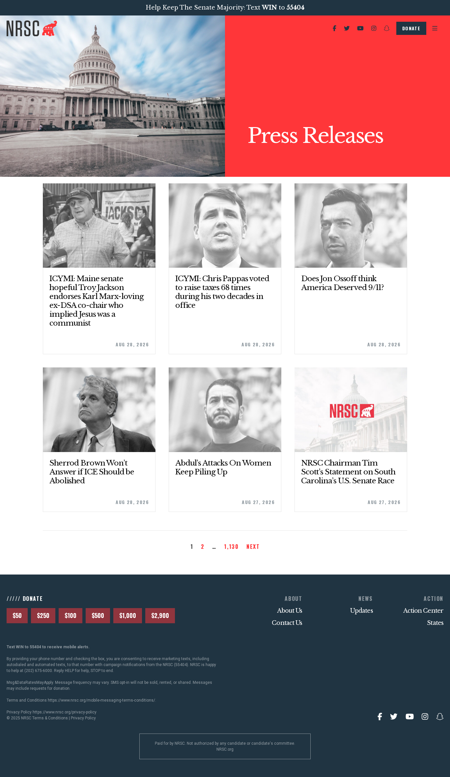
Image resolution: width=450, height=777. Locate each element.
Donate (411, 28)
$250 (43, 615)
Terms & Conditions (50, 718)
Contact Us (287, 623)
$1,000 (127, 615)
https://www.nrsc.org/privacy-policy (65, 712)
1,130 (231, 546)
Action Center (423, 610)
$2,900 (160, 615)
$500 (98, 615)
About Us (289, 610)
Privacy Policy (83, 718)
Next (253, 546)
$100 (70, 615)
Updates (361, 610)
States (435, 623)
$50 (17, 615)
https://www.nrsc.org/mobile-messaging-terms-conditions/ (101, 700)
